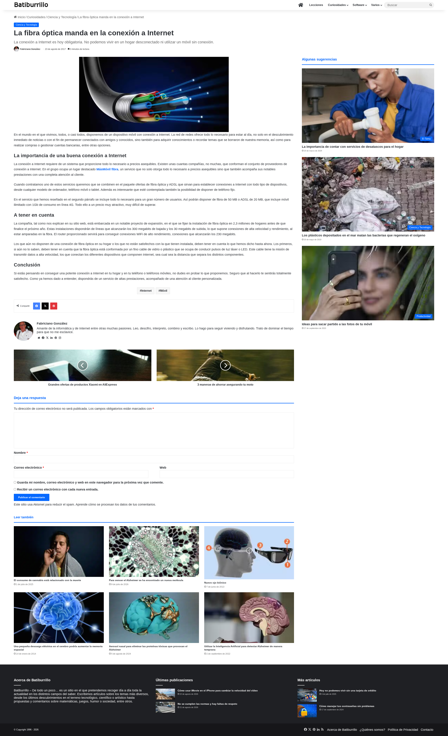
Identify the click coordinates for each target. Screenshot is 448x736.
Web (163, 467)
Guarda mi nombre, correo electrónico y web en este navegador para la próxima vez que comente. (90, 482)
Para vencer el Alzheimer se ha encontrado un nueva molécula (146, 580)
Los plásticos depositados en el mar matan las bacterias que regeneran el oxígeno (363, 235)
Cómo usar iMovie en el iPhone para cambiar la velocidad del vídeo (218, 690)
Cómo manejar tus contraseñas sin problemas (346, 706)
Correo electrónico (29, 467)
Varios (375, 4)
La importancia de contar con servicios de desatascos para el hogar (353, 146)
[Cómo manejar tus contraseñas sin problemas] (307, 710)
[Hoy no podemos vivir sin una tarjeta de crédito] (307, 695)
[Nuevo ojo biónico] (249, 552)
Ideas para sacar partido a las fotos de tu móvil (337, 324)
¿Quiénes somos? (372, 729)
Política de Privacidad (403, 729)
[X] (47, 338)
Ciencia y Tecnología (61, 17)
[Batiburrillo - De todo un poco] (31, 5)
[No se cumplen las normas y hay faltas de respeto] (165, 707)
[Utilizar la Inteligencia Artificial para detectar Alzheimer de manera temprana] (249, 617)
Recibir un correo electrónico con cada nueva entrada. (57, 489)
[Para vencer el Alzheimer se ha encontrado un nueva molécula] (154, 551)
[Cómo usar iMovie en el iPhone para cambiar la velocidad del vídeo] (165, 694)
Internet (146, 290)
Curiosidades (337, 4)
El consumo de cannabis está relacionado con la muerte (47, 580)
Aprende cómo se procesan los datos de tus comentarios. (116, 504)
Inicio (21, 17)
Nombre (21, 452)
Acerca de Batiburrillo (342, 729)
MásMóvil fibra (107, 169)
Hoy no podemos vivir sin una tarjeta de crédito (347, 690)
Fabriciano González (30, 49)
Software (358, 4)
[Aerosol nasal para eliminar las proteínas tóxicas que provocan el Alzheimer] (154, 617)
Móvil (163, 290)
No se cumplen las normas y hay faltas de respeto (207, 703)
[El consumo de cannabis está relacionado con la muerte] (59, 551)
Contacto (427, 729)
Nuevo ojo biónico (215, 582)
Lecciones (316, 4)
